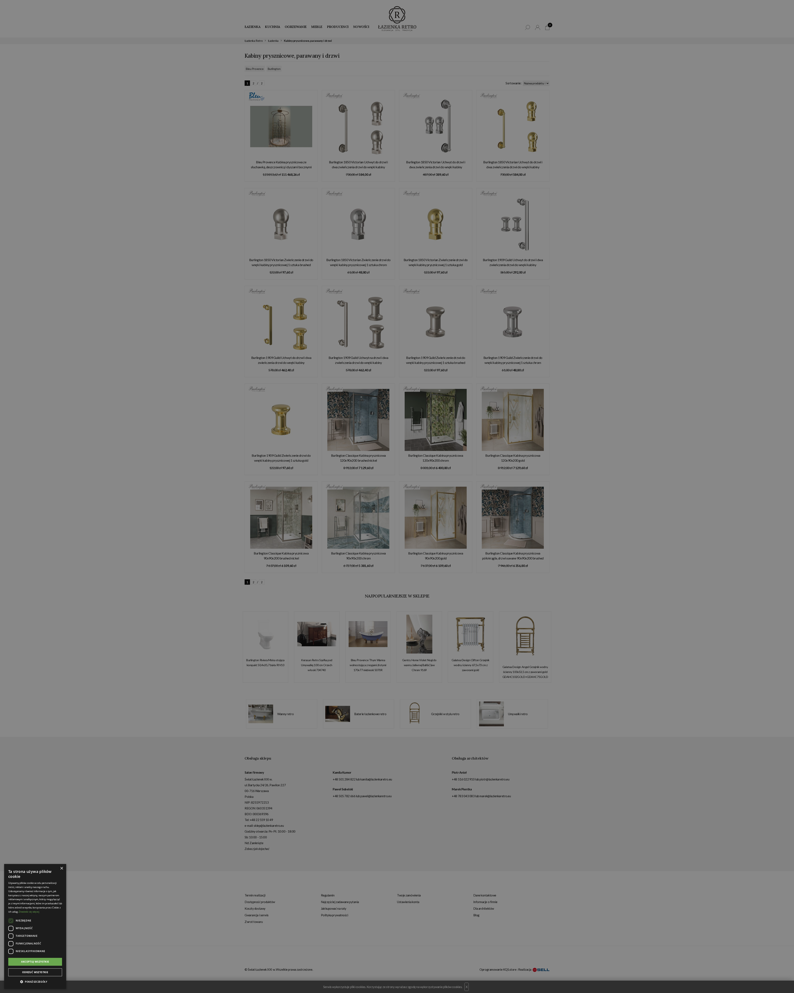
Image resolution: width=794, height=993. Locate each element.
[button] (35, 982)
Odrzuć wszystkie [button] (35, 972)
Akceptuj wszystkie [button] (35, 961)
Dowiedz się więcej (29, 911)
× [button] (61, 868)
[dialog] (397, 496)
